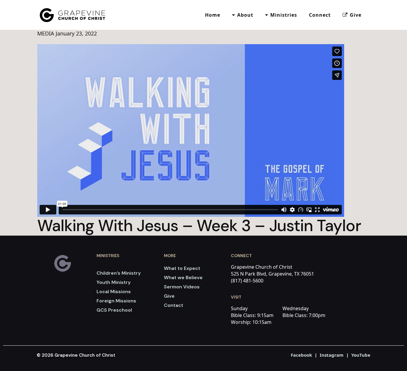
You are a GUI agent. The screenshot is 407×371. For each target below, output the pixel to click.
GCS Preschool (114, 310)
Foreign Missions (116, 301)
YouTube (360, 355)
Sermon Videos (182, 287)
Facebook (301, 355)
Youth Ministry (114, 282)
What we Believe (183, 277)
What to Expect (182, 268)
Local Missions (114, 291)
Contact (173, 305)
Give (169, 296)
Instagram (332, 355)
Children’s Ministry (119, 273)
